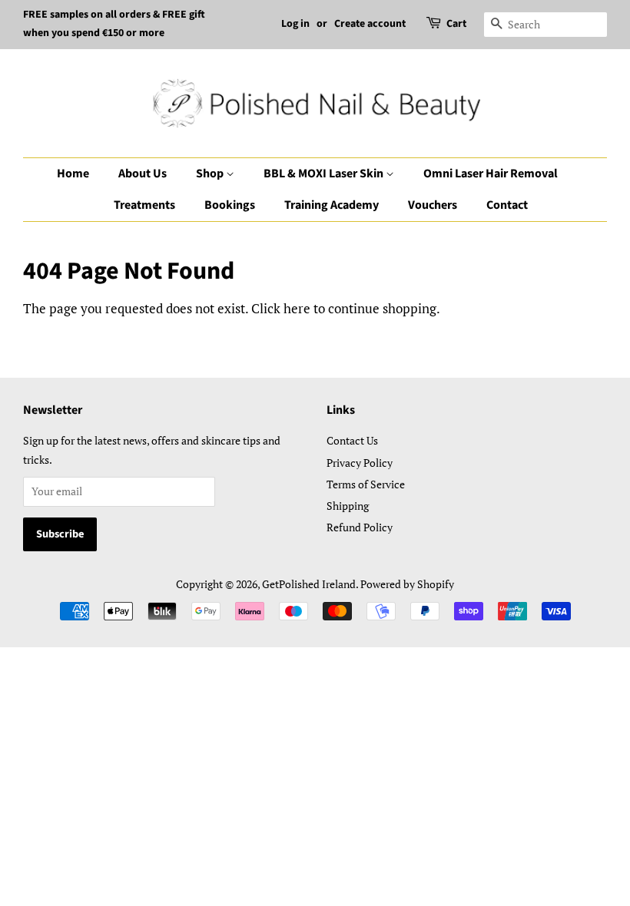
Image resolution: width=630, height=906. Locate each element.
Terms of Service (366, 484)
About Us (142, 173)
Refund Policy (360, 527)
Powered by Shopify (407, 584)
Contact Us (352, 440)
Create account (370, 23)
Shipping (348, 505)
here (297, 308)
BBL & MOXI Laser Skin (325, 173)
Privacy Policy (360, 462)
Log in (295, 23)
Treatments (144, 205)
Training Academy (331, 205)
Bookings (229, 205)
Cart (456, 23)
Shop (211, 173)
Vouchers (432, 205)
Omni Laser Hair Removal (490, 173)
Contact (507, 205)
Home (73, 173)
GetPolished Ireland (309, 584)
